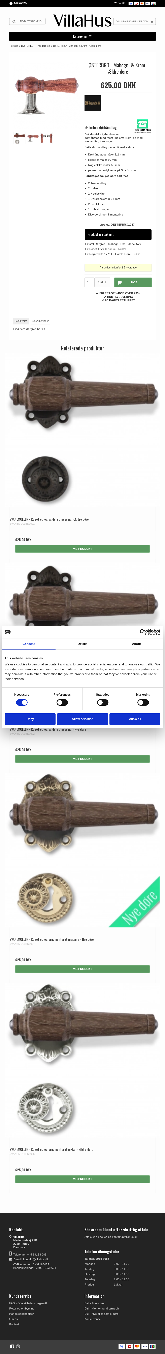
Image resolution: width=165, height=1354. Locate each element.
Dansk (121, 3)
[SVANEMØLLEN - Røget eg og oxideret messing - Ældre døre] (82, 430)
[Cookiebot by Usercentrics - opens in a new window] (142, 632)
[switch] (62, 702)
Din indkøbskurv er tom (132, 21)
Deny (30, 719)
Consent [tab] (29, 643)
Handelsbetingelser (21, 1313)
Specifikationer (40, 321)
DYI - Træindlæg (95, 1303)
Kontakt (14, 1324)
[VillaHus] (82, 21)
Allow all (135, 719)
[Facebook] (12, 1346)
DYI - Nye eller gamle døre (102, 1313)
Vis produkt (82, 548)
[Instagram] (18, 1346)
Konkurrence (93, 1319)
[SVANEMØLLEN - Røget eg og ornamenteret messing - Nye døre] (82, 850)
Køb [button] (134, 282)
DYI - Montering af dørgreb (102, 1308)
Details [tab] (83, 643)
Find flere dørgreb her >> (29, 328)
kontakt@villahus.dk (35, 1259)
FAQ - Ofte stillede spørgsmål (28, 1303)
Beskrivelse (21, 321)
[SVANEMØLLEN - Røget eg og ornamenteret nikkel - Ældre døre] (82, 1060)
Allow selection (82, 719)
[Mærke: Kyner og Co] (95, 105)
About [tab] (136, 643)
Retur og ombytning (21, 1308)
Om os (13, 1319)
